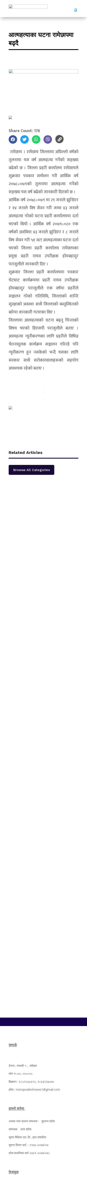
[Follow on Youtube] (52, 1021)
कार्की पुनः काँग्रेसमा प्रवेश (31, 657)
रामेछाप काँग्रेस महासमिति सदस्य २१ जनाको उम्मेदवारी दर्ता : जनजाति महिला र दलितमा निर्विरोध (43, 584)
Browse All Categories (31, 470)
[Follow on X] (43, 1021)
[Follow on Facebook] (35, 1021)
